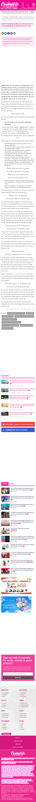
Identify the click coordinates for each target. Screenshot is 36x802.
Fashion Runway (24, 706)
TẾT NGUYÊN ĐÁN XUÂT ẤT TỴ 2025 (16, 313)
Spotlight (5, 724)
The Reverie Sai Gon (8, 316)
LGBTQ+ (22, 694)
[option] (15, 13)
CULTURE (21, 721)
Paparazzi (5, 727)
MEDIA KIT (18, 744)
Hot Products (23, 715)
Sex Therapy (23, 696)
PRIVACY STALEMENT (18, 747)
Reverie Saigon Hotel (26, 325)
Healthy (4, 705)
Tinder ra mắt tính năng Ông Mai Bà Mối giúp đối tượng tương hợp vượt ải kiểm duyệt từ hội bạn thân (22, 570)
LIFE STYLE (4, 700)
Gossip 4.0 (5, 729)
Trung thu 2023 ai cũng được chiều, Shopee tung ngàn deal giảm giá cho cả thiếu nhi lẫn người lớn (22, 497)
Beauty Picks (5, 715)
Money (4, 706)
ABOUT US (17, 737)
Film (21, 725)
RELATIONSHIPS (23, 690)
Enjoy (20, 17)
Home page (5, 17)
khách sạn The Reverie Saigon (10, 325)
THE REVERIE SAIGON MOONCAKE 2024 (24, 316)
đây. (26, 192)
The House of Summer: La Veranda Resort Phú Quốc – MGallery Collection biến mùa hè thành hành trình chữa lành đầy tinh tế (22, 406)
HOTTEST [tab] (5, 484)
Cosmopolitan (6, 693)
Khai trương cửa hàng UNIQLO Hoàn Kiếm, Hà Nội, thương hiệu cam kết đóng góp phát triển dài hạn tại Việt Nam (22, 522)
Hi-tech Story (23, 717)
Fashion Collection (25, 705)
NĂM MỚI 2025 (30, 313)
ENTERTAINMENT (5, 721)
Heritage (22, 729)
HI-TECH (21, 711)
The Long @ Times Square (19, 274)
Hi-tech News (24, 713)
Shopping (5, 694)
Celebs (4, 725)
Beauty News (6, 713)
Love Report (23, 693)
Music (22, 724)
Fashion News (24, 703)
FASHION (21, 700)
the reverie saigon (7, 328)
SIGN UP (18, 677)
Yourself (4, 703)
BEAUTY (3, 711)
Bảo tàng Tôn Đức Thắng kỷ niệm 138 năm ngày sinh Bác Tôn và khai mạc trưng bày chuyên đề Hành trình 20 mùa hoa (15, 12)
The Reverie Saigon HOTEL (9, 319)
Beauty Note (5, 717)
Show (22, 727)
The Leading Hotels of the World (11, 322)
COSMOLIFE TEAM (18, 741)
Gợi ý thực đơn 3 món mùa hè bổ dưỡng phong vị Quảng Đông (18, 41)
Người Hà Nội (21, 770)
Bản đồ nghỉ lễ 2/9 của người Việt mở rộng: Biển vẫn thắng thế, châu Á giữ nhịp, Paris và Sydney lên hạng (22, 381)
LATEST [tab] (12, 484)
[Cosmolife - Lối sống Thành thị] (10, 4)
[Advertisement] (18, 66)
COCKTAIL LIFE (13, 17)
